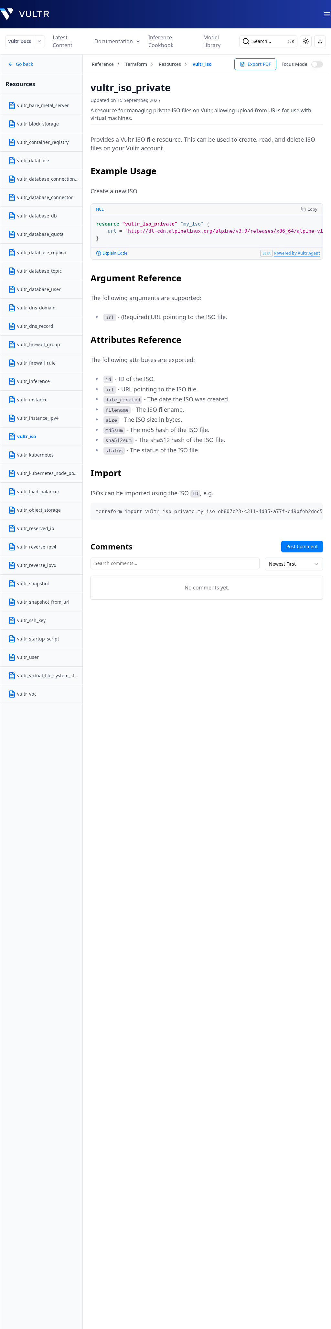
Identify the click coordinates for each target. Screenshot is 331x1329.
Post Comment (302, 546)
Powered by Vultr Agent (297, 253)
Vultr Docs (19, 41)
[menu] (327, 14)
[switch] (317, 64)
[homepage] (24, 14)
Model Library (211, 41)
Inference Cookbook (161, 41)
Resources (170, 64)
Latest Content (62, 41)
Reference (103, 64)
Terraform (136, 64)
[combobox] (294, 564)
